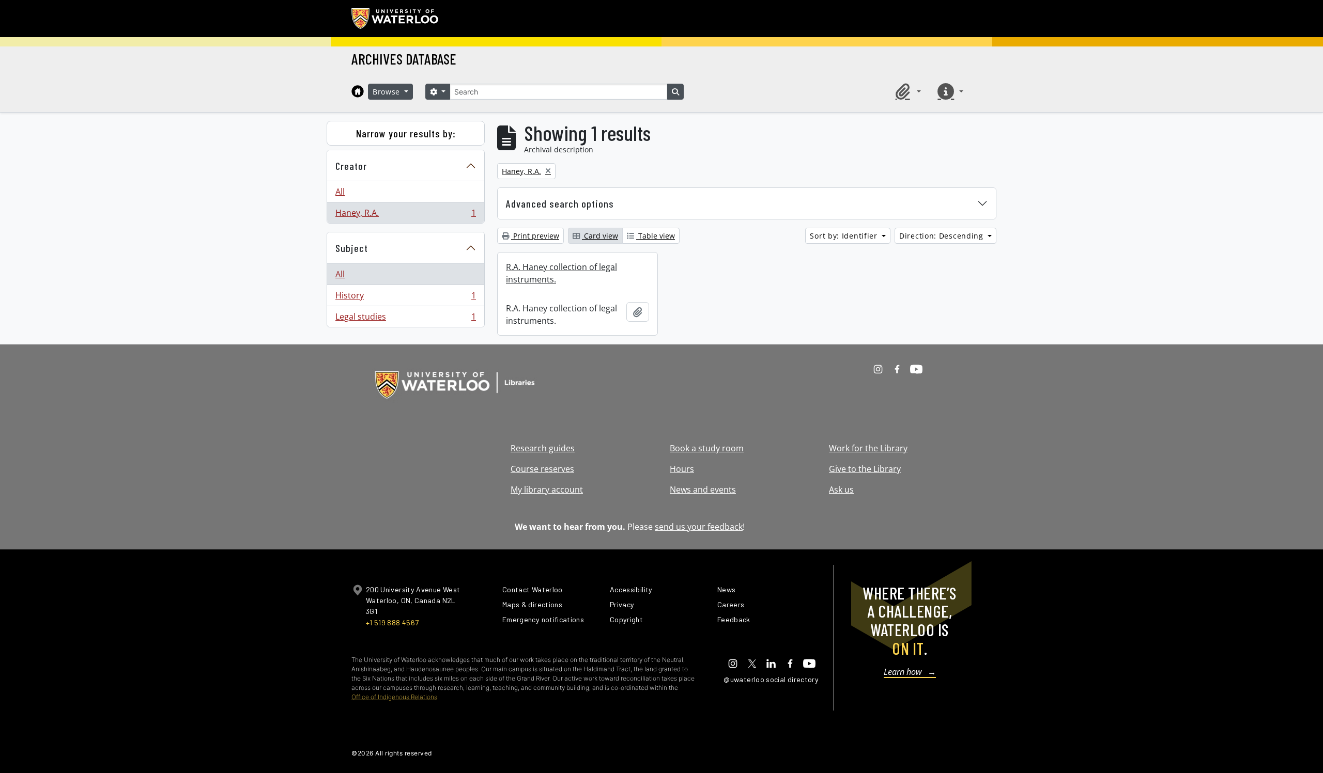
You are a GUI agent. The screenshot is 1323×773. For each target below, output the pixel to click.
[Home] (357, 91)
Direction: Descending (942, 236)
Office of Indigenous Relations (394, 697)
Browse (388, 92)
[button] (906, 91)
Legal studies (405, 319)
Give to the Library (865, 469)
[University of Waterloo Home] (395, 18)
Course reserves (542, 469)
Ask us (841, 489)
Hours (682, 469)
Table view (655, 236)
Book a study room (707, 448)
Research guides (543, 448)
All (340, 191)
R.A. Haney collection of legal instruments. (561, 273)
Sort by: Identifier (845, 236)
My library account (547, 489)
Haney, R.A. (405, 215)
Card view (600, 236)
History (405, 298)
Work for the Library (868, 448)
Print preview (535, 236)
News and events (703, 489)
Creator (351, 166)
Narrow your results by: (406, 133)
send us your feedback (699, 526)
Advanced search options (560, 203)
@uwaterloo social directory (771, 679)
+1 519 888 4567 (392, 622)
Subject (351, 248)
